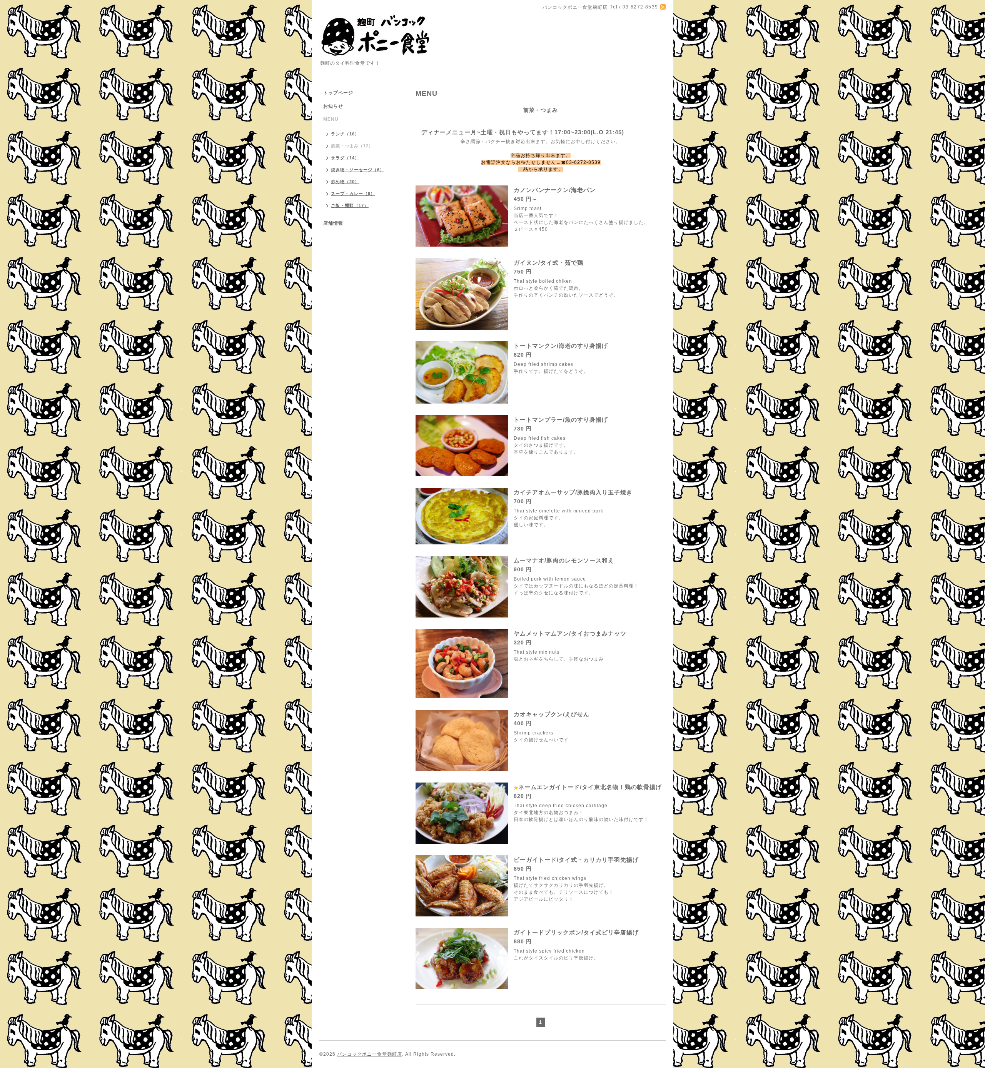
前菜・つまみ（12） (352, 146)
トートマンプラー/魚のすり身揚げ (561, 419)
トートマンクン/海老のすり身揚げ (561, 345)
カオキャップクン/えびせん (551, 714)
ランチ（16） (345, 134)
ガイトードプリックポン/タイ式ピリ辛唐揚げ (576, 932)
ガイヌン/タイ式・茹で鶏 (548, 262)
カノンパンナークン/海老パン (555, 190)
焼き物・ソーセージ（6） (357, 169)
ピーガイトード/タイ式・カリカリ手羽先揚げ (576, 859)
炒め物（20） (345, 181)
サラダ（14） (345, 157)
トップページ (338, 92)
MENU (331, 119)
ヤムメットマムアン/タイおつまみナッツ (570, 633)
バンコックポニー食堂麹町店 (369, 1054)
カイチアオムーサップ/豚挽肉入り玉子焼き (573, 492)
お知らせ (333, 106)
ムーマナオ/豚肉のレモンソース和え (564, 560)
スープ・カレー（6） (353, 193)
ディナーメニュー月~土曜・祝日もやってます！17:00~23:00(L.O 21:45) (522, 132)
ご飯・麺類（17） (350, 205)
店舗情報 (333, 223)
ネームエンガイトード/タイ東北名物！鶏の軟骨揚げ (590, 787)
